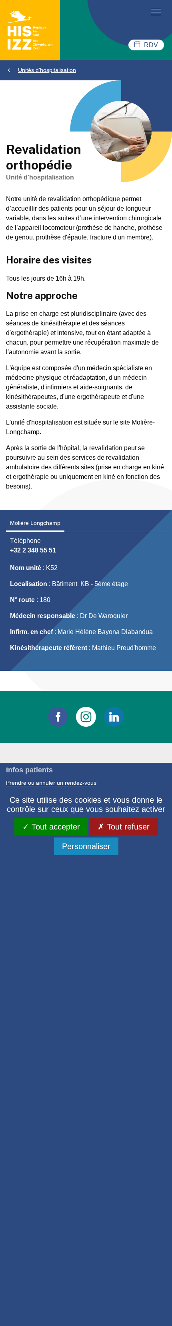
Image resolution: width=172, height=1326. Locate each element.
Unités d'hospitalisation (47, 70)
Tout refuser (127, 826)
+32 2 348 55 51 (33, 550)
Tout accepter (54, 826)
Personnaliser (86, 846)
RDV (151, 45)
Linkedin (114, 717)
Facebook (58, 717)
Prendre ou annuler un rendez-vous (51, 783)
